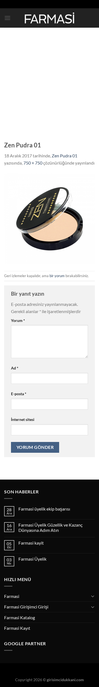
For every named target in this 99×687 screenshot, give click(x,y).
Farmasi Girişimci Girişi (26, 606)
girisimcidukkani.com (65, 679)
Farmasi (11, 596)
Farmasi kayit (31, 542)
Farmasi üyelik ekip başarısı (44, 508)
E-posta (18, 393)
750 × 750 (32, 162)
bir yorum (57, 276)
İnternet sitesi (22, 419)
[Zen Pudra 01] (49, 218)
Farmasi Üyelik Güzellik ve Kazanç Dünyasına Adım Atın (50, 527)
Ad (14, 368)
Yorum (18, 320)
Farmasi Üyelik (32, 558)
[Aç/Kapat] (92, 596)
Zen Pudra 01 (64, 155)
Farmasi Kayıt (17, 628)
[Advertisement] (49, 80)
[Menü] (7, 18)
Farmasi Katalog (19, 617)
